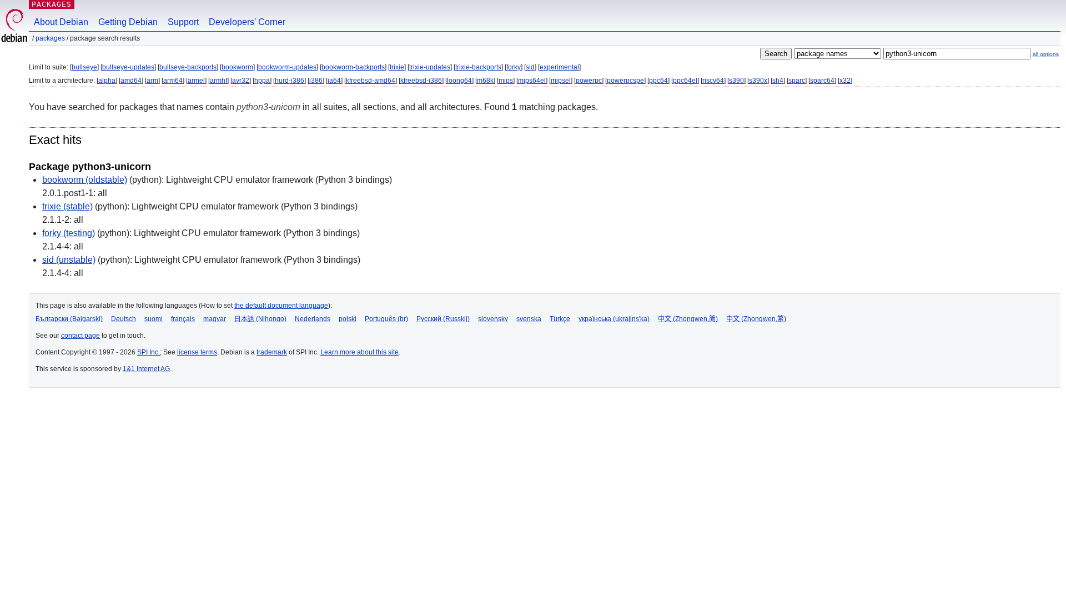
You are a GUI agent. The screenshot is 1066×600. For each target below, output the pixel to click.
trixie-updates (429, 67)
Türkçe (560, 319)
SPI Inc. (148, 352)
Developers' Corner (247, 22)
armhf (218, 80)
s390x (758, 80)
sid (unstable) (68, 259)
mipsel (561, 80)
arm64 (173, 80)
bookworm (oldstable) (84, 179)
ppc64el (685, 80)
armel (196, 80)
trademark (272, 352)
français (183, 319)
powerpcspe (625, 80)
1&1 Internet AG (146, 369)
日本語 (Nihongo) (260, 319)
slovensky (493, 319)
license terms (197, 352)
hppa (262, 80)
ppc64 (658, 80)
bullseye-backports (188, 67)
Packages (52, 4)
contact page (80, 335)
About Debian (61, 22)
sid (530, 67)
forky (513, 67)
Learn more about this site (359, 352)
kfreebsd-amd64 (370, 80)
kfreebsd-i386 (421, 80)
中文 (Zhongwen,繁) (756, 319)
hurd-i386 (289, 80)
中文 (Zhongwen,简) (688, 319)
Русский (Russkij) (443, 319)
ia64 (334, 80)
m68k (485, 80)
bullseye (84, 67)
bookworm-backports (353, 67)
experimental (559, 67)
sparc (796, 80)
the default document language (281, 305)
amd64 (131, 80)
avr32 (240, 80)
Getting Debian (128, 22)
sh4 (777, 80)
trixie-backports (478, 67)
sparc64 (822, 80)
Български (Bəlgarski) (69, 319)
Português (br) (386, 319)
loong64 (459, 80)
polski (347, 319)
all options (1046, 54)
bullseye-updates (128, 67)
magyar (214, 319)
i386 (316, 80)
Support (183, 22)
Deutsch (123, 319)
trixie (397, 67)
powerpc (589, 80)
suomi (153, 319)
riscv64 (713, 80)
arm (152, 80)
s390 (736, 80)
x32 (845, 80)
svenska (528, 319)
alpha (106, 80)
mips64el (532, 80)
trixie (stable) (67, 206)
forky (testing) (68, 233)
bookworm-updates (287, 67)
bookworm (237, 67)
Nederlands (312, 319)
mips (506, 80)
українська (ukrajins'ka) (614, 319)
